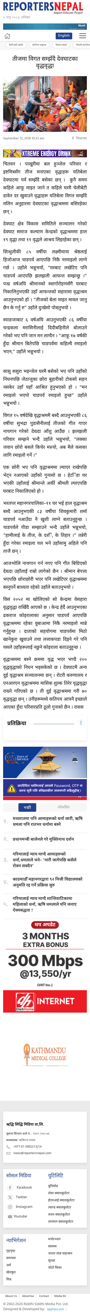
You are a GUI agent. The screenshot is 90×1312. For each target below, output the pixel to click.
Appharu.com (55, 1309)
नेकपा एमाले (61, 44)
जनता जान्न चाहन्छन (60, 1254)
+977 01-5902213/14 (27, 1147)
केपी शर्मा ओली (16, 44)
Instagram (24, 1207)
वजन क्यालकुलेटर (59, 1215)
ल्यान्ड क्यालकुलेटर (59, 1208)
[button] (82, 36)
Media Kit (60, 1296)
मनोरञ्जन (54, 1239)
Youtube (20, 1217)
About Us (11, 1296)
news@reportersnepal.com (32, 1153)
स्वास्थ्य (52, 1246)
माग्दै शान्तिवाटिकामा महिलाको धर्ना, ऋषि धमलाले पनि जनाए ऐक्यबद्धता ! (45, 904)
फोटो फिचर (55, 1268)
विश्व (8, 1279)
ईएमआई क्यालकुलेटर (61, 1200)
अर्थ (8, 1265)
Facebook (24, 1188)
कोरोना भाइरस (39, 44)
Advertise (28, 1296)
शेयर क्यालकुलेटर (58, 1193)
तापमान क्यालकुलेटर (60, 1222)
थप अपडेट (45, 925)
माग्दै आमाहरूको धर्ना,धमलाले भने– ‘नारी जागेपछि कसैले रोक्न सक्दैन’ (44, 860)
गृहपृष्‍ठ (10, 1251)
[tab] (27, 808)
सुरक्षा (51, 1261)
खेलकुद (11, 1272)
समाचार (11, 1258)
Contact (44, 1296)
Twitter (21, 1197)
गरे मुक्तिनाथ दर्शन (43, 839)
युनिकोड (53, 1186)
